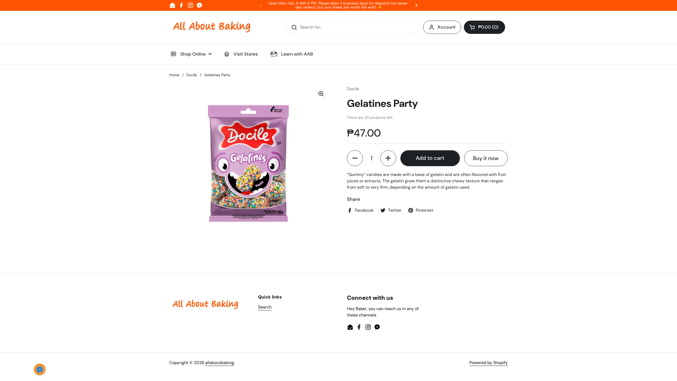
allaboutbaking (219, 362)
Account (446, 27)
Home (174, 74)
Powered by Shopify (488, 362)
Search (265, 307)
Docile (191, 74)
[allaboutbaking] (211, 27)
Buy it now (486, 158)
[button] (484, 27)
